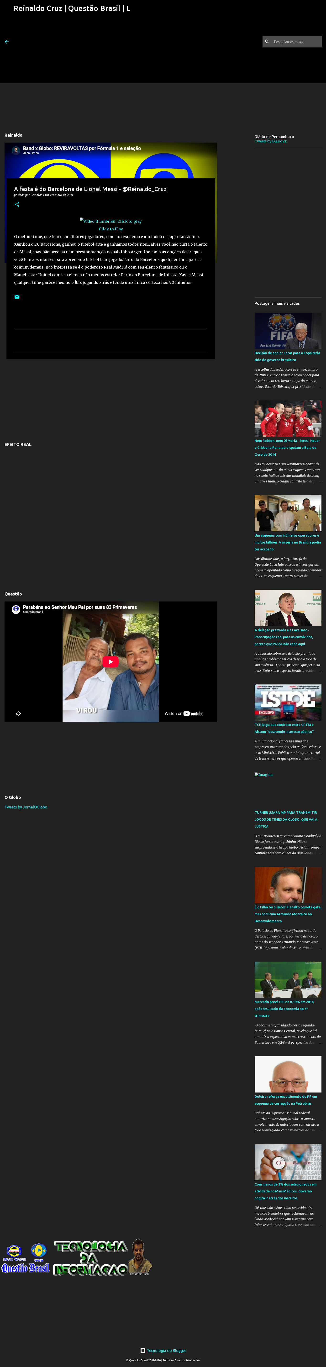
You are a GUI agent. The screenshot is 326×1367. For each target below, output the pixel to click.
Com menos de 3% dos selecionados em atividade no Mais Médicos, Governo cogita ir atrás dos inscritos (285, 1191)
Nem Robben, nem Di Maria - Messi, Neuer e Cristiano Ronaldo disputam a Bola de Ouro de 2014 (287, 447)
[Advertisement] (71, 49)
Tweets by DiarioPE (271, 141)
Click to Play (111, 229)
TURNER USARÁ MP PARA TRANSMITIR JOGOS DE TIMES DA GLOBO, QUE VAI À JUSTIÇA (286, 819)
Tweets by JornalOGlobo (26, 807)
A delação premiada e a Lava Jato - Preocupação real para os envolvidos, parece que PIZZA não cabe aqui (284, 637)
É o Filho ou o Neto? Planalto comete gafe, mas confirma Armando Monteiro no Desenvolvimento (288, 914)
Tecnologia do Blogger (166, 1350)
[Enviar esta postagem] (17, 298)
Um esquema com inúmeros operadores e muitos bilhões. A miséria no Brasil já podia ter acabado (288, 542)
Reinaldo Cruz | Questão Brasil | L (71, 8)
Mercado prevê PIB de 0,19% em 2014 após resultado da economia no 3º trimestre (284, 1009)
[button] (17, 205)
